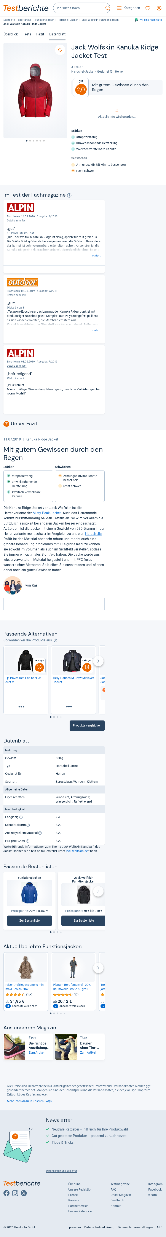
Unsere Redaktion (80, 1189)
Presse (73, 1195)
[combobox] (78, 8)
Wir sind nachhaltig (151, 19)
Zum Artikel (36, 1052)
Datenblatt (57, 34)
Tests (27, 34)
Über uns (74, 1184)
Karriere (73, 1200)
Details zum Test (17, 220)
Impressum (73, 1227)
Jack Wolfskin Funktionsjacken (100, 19)
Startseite (9, 19)
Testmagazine (120, 1184)
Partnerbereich (78, 1206)
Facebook (155, 1189)
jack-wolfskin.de (77, 851)
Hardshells (93, 534)
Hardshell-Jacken (68, 19)
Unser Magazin (121, 1195)
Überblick (10, 34)
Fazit (40, 34)
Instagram (155, 1184)
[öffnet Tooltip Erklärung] (69, 195)
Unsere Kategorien (80, 1211)
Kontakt (116, 1206)
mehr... (96, 256)
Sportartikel (25, 19)
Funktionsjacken (44, 19)
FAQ (113, 1189)
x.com (152, 1195)
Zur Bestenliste (35, 921)
